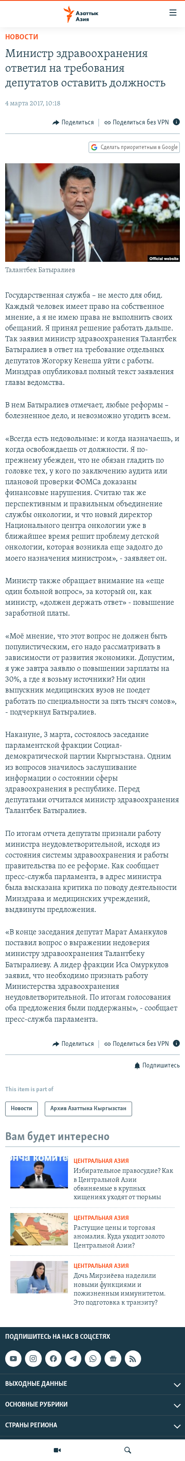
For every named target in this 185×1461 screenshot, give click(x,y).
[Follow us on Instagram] (33, 1358)
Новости (21, 37)
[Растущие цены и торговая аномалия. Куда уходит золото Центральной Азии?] (39, 1229)
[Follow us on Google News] (113, 1358)
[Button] (73, 122)
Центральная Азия (101, 1161)
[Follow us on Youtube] (13, 1358)
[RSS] (133, 1358)
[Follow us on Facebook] (53, 1358)
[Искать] (128, 1450)
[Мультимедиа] (57, 1450)
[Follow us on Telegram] (73, 1358)
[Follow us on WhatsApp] (93, 1358)
